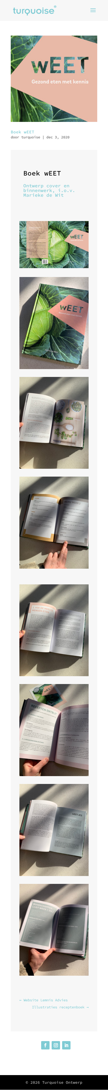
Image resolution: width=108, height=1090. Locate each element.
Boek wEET (22, 131)
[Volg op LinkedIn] (66, 1045)
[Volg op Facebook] (45, 1045)
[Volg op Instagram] (56, 1045)
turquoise (30, 137)
